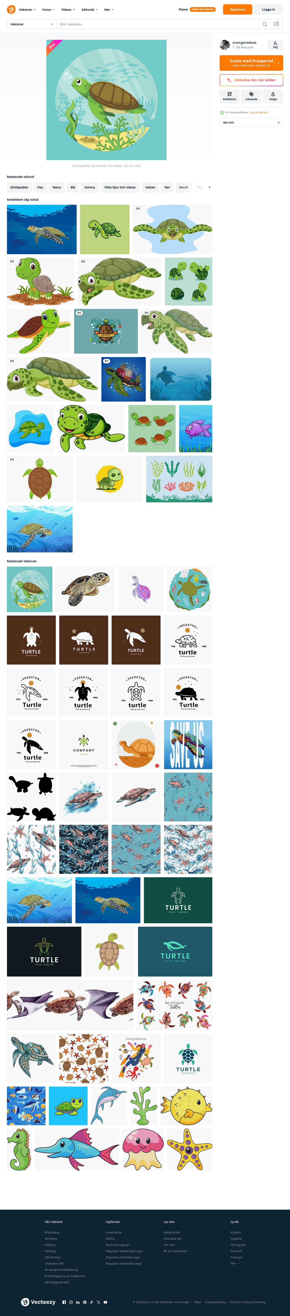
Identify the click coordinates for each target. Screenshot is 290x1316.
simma (90, 187)
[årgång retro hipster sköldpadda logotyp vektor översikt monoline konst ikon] (188, 640)
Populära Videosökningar (124, 1263)
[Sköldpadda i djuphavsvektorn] (180, 379)
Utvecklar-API (54, 1263)
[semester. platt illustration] (136, 1058)
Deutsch (236, 1251)
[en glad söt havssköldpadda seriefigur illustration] (104, 229)
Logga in (268, 9)
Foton (46, 10)
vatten (150, 187)
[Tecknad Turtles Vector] (152, 428)
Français (237, 1257)
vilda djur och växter (120, 187)
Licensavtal (114, 1232)
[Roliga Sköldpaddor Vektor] (188, 282)
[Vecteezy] (11, 9)
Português (238, 1245)
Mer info (228, 122)
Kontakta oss (173, 1239)
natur (57, 187)
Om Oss (169, 1245)
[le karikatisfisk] (195, 428)
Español (236, 1239)
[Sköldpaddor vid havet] (42, 229)
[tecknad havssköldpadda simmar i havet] (172, 229)
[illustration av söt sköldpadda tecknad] (39, 331)
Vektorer (25, 10)
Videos (66, 10)
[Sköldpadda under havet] (30, 428)
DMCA (110, 1239)
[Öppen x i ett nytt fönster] (98, 1302)
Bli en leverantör (175, 1251)
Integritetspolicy (215, 1302)
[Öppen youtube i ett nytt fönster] (105, 1302)
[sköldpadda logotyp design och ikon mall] (188, 1058)
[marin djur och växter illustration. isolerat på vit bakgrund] (144, 1106)
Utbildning (52, 1257)
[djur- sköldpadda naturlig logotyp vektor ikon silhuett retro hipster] (31, 640)
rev (167, 187)
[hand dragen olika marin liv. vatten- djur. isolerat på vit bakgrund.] (109, 1106)
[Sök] (264, 24)
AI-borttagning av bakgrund (65, 1276)
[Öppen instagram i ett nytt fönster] (71, 1302)
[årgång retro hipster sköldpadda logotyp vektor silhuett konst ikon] (83, 692)
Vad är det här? (259, 112)
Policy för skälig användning (248, 1302)
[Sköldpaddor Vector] (106, 331)
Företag (50, 1251)
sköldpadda (19, 187)
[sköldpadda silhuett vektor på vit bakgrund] (31, 797)
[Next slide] (206, 187)
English (236, 1232)
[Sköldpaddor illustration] (29, 589)
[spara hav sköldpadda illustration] (188, 744)
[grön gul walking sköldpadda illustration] (109, 479)
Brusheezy (52, 1232)
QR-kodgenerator (57, 1282)
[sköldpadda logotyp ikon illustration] (178, 900)
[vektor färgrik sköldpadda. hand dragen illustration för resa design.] (110, 952)
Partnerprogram (117, 1245)
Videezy (50, 1245)
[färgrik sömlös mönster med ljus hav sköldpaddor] (174, 1005)
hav (40, 187)
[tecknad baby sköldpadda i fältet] (40, 282)
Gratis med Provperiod (251, 62)
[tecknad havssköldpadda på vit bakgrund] (119, 282)
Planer (183, 9)
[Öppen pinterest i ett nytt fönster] (85, 1302)
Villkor (198, 1302)
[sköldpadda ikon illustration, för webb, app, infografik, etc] (136, 744)
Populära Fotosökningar (123, 1257)
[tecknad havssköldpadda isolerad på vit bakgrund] (176, 331)
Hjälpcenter (172, 1232)
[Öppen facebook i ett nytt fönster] (64, 1302)
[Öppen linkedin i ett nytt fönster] (78, 1302)
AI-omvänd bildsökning (61, 1270)
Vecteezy (51, 1239)
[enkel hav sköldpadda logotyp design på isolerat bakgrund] (83, 744)
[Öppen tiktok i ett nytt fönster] (91, 1302)
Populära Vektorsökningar (124, 1251)
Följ (275, 47)
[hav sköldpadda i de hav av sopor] (189, 589)
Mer (107, 10)
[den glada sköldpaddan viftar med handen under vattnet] (91, 428)
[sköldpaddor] (40, 529)
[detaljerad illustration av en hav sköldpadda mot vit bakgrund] (85, 589)
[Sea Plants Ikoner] (179, 479)
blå (73, 187)
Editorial (88, 10)
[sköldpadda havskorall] (123, 379)
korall (183, 187)
